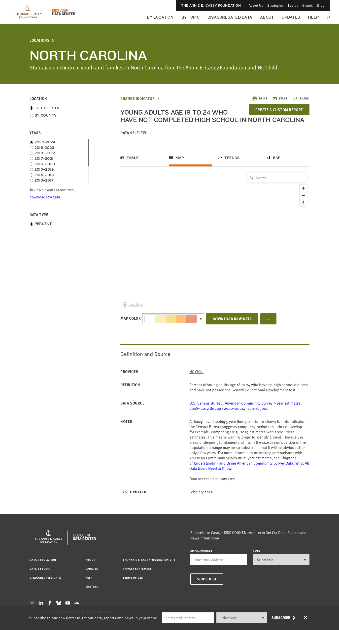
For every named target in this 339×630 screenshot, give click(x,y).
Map (179, 158)
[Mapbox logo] (133, 305)
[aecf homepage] (28, 12)
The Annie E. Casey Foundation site (149, 560)
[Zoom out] (303, 195)
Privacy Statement (137, 568)
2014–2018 (44, 175)
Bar (277, 158)
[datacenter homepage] (63, 12)
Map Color (130, 318)
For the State (49, 108)
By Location (160, 17)
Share (304, 98)
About (267, 17)
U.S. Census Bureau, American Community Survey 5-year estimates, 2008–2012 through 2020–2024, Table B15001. (245, 405)
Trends (232, 158)
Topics (293, 5)
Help (313, 17)
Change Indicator (137, 98)
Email (283, 98)
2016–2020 (44, 164)
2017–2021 (43, 158)
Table (132, 158)
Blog (321, 5)
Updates (291, 17)
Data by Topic (40, 568)
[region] (214, 240)
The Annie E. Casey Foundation (211, 5)
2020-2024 (44, 142)
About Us (256, 5)
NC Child (196, 371)
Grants (307, 5)
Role (256, 550)
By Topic (190, 17)
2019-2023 (44, 147)
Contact (92, 586)
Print (263, 98)
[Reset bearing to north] (303, 202)
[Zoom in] (303, 188)
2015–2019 (44, 169)
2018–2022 (44, 153)
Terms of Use (133, 577)
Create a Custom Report (279, 109)
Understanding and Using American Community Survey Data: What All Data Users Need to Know (249, 465)
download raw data (45, 197)
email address (201, 550)
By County (45, 115)
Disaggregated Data (229, 17)
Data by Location (43, 560)
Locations (39, 40)
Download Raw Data (232, 318)
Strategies (275, 5)
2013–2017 (44, 180)
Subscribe (207, 579)
